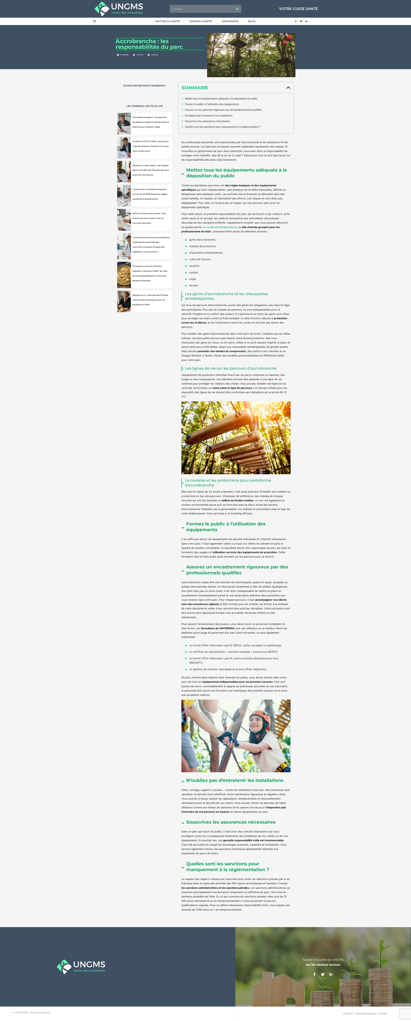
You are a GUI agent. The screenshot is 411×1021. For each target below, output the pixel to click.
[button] (123, 55)
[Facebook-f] (295, 21)
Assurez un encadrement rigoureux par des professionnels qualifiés (223, 109)
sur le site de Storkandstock (219, 227)
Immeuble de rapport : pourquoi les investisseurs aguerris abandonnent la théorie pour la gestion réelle (150, 122)
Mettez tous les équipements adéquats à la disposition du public (221, 98)
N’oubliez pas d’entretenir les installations (208, 115)
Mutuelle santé (167, 21)
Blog (252, 21)
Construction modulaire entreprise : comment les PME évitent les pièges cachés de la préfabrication (149, 194)
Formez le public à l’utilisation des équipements (212, 104)
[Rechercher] (237, 9)
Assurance (230, 21)
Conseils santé (200, 21)
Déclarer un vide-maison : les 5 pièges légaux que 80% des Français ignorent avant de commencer (150, 170)
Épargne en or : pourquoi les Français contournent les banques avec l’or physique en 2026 (150, 300)
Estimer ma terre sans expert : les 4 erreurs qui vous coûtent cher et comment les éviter (149, 218)
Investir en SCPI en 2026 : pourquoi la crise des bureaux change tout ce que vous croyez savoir (150, 146)
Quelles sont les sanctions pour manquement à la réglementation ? (223, 126)
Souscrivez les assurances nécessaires (207, 121)
